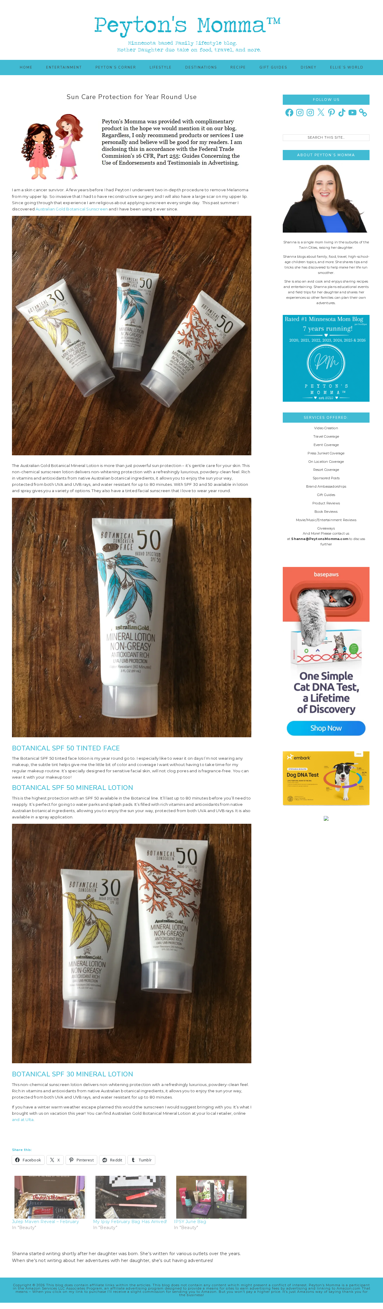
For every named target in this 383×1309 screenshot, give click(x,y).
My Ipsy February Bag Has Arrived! (130, 1221)
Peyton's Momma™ (191, 30)
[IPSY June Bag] (211, 1197)
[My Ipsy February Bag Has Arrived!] (130, 1197)
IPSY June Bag (190, 1221)
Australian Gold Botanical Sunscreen (72, 209)
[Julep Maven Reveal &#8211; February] (49, 1197)
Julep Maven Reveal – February (45, 1221)
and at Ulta (23, 1119)
